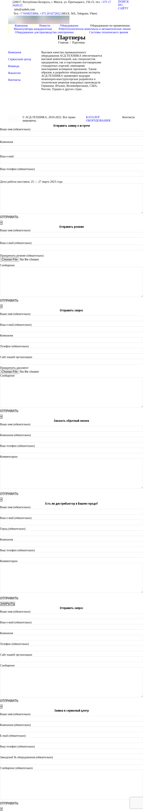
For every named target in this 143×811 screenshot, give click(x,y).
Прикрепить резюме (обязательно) (22, 255)
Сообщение (7, 265)
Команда (13, 66)
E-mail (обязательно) (13, 735)
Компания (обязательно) (15, 435)
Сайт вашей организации (16, 357)
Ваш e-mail (7, 156)
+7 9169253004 (28, 13)
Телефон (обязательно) (14, 346)
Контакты (14, 79)
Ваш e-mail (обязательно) (15, 243)
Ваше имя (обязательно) (15, 129)
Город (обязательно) (12, 528)
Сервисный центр (19, 59)
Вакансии (14, 73)
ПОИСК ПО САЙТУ (123, 5)
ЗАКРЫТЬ (7, 603)
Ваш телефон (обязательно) (17, 169)
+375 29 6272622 (50, 13)
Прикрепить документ (14, 367)
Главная (63, 42)
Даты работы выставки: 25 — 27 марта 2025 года (31, 181)
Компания (14, 52)
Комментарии (9, 456)
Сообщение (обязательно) (16, 768)
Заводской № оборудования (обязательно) (26, 757)
